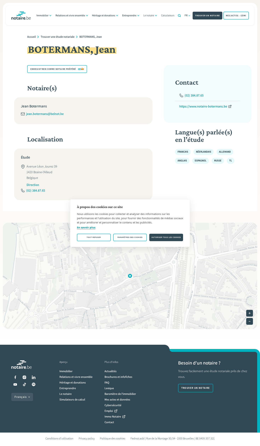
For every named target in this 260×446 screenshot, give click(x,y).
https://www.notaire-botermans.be (203, 106)
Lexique (109, 388)
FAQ (107, 382)
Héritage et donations (103, 15)
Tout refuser (94, 237)
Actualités (111, 371)
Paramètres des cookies (130, 237)
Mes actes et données (117, 399)
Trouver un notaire (207, 15)
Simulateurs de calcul (72, 399)
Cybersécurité (113, 405)
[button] (130, 276)
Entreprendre (129, 15)
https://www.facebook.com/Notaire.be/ (15, 377)
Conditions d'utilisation (59, 438)
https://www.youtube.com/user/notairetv (15, 384)
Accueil (31, 36)
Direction (33, 185)
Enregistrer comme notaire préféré (53, 69)
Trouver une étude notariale (57, 36)
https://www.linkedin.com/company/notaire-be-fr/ (33, 377)
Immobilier (42, 15)
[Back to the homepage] (21, 15)
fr (186, 15)
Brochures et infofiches (118, 377)
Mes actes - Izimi (236, 15)
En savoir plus (86, 227)
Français (21, 397)
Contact (109, 422)
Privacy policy (87, 438)
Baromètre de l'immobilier (120, 394)
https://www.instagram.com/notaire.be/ (24, 377)
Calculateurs (167, 15)
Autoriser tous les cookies (166, 237)
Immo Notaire (113, 416)
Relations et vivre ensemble (70, 15)
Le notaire (148, 15)
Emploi (109, 411)
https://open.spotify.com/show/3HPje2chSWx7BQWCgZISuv (33, 384)
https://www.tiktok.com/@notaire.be (24, 384)
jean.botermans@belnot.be (45, 114)
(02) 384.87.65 (35, 190)
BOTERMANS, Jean (90, 36)
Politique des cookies (112, 438)
